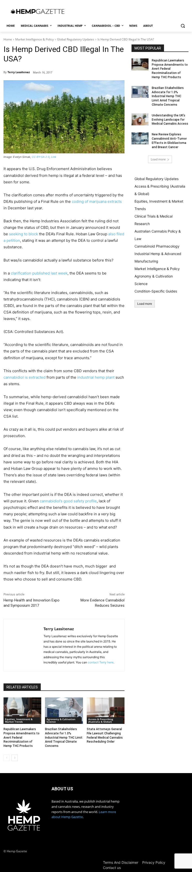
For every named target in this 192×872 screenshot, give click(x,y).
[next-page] (15, 758)
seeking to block (23, 234)
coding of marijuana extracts (97, 201)
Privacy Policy (153, 862)
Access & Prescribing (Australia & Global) (100, 720)
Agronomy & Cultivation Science (60, 720)
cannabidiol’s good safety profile (68, 501)
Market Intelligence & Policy (34, 39)
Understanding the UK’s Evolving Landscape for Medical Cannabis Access (170, 120)
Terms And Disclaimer (120, 862)
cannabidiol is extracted (25, 377)
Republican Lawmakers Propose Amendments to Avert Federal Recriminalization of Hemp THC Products (22, 737)
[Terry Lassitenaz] (23, 645)
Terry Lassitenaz (19, 72)
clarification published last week (39, 273)
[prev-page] (7, 758)
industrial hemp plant (95, 377)
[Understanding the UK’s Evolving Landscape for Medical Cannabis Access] (140, 119)
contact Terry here (101, 662)
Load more (158, 159)
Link (53, 157)
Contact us (112, 868)
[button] (182, 26)
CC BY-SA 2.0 (41, 157)
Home (8, 39)
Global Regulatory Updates (75, 39)
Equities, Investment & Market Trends (18, 720)
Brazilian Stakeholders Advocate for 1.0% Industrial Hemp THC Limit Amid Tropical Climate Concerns (63, 737)
